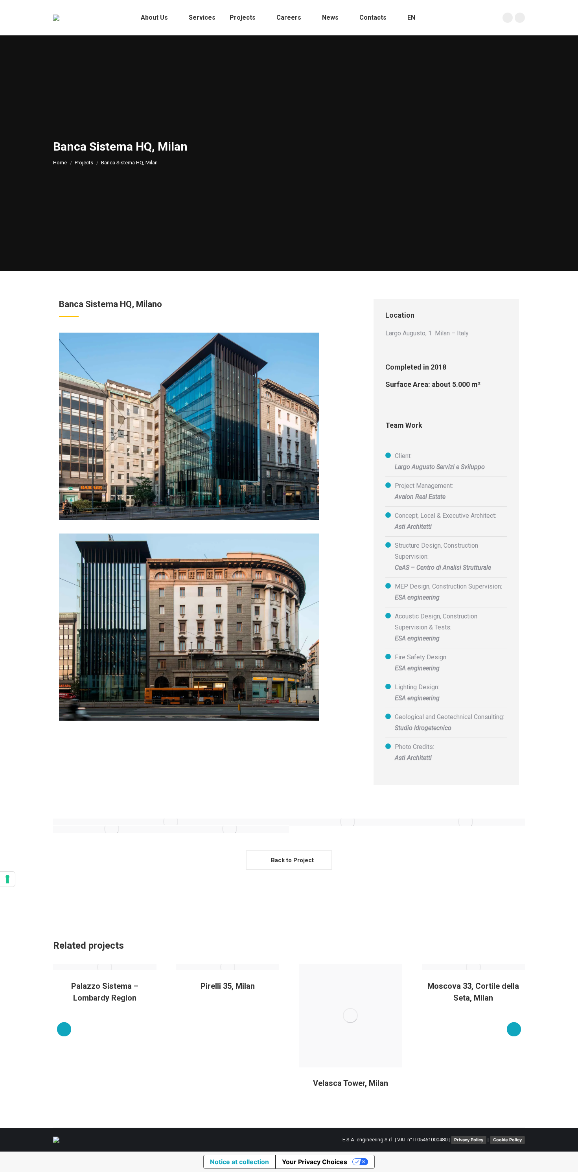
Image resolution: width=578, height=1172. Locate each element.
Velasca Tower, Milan (350, 1083)
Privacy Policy (468, 1140)
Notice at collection (239, 1162)
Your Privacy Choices (314, 1162)
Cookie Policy (507, 1140)
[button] (64, 1029)
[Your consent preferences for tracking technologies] (7, 879)
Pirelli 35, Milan (228, 986)
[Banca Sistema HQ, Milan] (171, 822)
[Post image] (104, 967)
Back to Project (291, 860)
